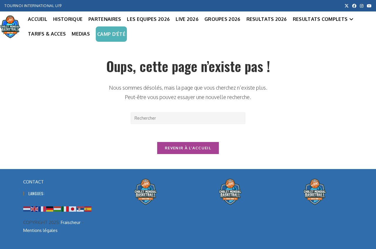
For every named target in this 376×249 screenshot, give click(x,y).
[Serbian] (80, 208)
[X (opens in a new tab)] (346, 6)
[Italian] (65, 208)
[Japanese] (73, 208)
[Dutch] (27, 208)
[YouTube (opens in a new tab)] (368, 6)
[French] (42, 208)
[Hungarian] (57, 208)
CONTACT (33, 182)
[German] (50, 208)
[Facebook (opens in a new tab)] (354, 6)
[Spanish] (88, 208)
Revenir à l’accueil (188, 148)
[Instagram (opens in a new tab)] (361, 6)
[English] (34, 208)
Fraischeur (70, 222)
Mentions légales (40, 230)
